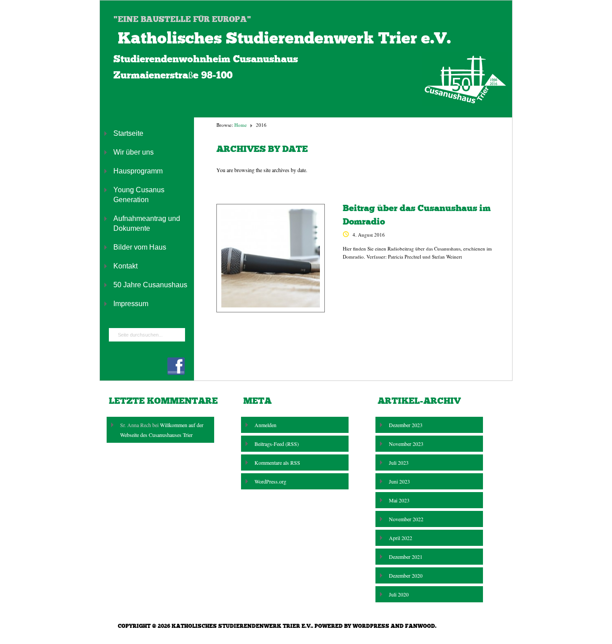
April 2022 (400, 537)
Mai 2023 (399, 500)
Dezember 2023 (405, 424)
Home (240, 124)
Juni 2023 (399, 481)
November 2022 (406, 519)
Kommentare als (277, 462)
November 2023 (406, 443)
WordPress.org (270, 481)
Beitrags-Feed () (276, 443)
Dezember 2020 (405, 575)
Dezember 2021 (405, 556)
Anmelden (265, 424)
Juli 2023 (399, 462)
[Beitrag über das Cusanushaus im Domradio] (270, 258)
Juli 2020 (399, 594)
